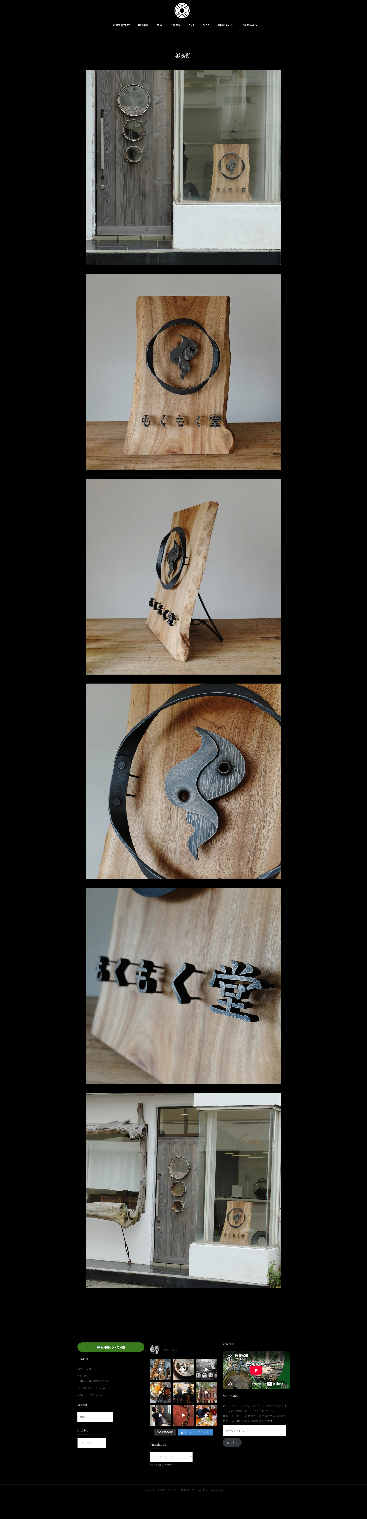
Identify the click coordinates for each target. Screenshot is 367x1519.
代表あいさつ (249, 25)
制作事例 (143, 25)
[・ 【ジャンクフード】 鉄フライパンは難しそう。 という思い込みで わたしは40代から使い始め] (160, 1392)
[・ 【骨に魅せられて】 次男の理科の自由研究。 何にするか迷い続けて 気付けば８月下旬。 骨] (160, 1369)
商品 (159, 25)
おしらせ (232, 1442)
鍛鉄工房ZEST (121, 25)
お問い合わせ (225, 25)
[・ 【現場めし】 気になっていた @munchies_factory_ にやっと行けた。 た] (206, 1415)
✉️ (111, 1347)
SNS (191, 25)
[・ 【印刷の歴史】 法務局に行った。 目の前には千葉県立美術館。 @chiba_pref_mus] (183, 1415)
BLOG (205, 25)
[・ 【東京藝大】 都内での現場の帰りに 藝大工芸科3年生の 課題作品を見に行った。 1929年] (206, 1392)
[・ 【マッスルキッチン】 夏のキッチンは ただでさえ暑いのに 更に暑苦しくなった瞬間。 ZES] (183, 1392)
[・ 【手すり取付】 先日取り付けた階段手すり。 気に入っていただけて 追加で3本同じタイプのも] (160, 1415)
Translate (178, 1464)
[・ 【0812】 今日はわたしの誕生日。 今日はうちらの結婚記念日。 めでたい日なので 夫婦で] (183, 1369)
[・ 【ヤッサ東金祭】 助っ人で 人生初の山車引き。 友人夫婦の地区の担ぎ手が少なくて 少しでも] (206, 1369)
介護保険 (175, 25)
